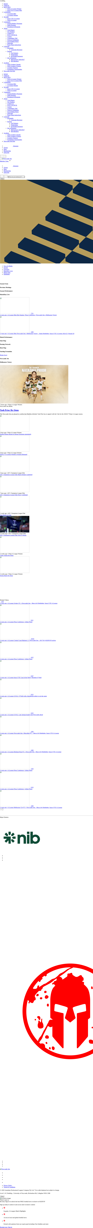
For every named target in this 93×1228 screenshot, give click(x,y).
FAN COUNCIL (12, 35)
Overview (6, 269)
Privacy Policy (8, 1185)
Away (5, 355)
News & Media (8, 266)
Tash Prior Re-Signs (9, 410)
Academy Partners (12, 68)
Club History (11, 30)
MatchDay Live (8, 271)
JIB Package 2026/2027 (18, 59)
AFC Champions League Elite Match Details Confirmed (16, 474)
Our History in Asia (5, 515)
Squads (6, 267)
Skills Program (11, 25)
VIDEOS (6, 5)
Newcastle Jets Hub (9, 71)
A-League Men (11, 13)
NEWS (6, 4)
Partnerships (14, 54)
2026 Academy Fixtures (14, 66)
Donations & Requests (13, 27)
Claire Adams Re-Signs (6, 555)
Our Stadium (11, 31)
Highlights (7, 274)
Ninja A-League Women (14, 9)
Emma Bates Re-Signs (6, 575)
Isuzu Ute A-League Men (14, 10)
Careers (9, 36)
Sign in (10, 1227)
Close (2, 178)
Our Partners (14, 53)
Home (2, 355)
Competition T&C (12, 38)
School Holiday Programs (14, 23)
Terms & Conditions (9, 1187)
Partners (9, 51)
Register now (4, 1227)
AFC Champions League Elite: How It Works (13, 535)
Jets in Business (11, 58)
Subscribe (10, 43)
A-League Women (12, 15)
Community (7, 22)
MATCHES (7, 7)
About (5, 28)
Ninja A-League (12, 20)
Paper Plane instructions (14, 45)
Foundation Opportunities (14, 69)
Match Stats (7, 272)
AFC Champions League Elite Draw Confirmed (14, 495)
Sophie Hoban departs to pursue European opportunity (15, 434)
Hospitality (10, 48)
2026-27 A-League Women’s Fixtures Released (13, 454)
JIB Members (15, 61)
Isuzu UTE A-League (13, 18)
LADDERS (7, 12)
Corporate (6, 46)
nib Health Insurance (17, 56)
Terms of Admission (13, 40)
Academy (6, 63)
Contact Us (10, 33)
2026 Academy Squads (14, 64)
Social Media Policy (13, 41)
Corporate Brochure (16, 50)
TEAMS (6, 17)
